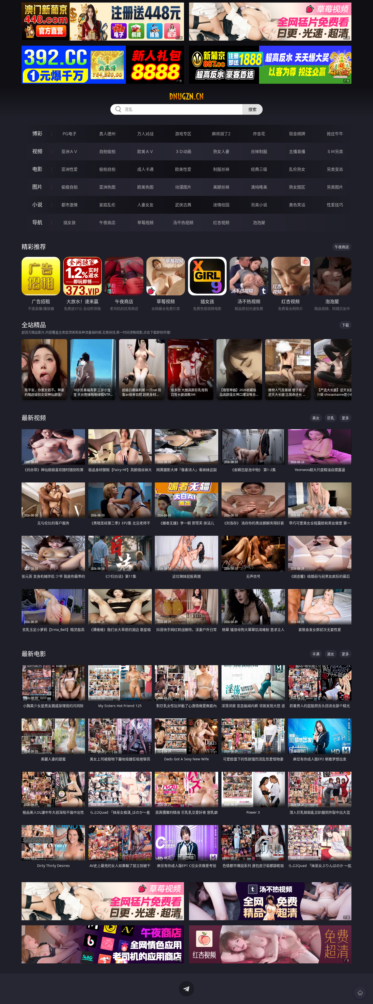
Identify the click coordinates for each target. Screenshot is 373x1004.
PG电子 (69, 134)
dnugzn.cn (186, 96)
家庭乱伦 (107, 205)
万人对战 (145, 134)
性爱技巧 (335, 205)
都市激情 (69, 205)
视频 (37, 151)
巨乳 (330, 417)
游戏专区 (183, 134)
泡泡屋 (259, 222)
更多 (345, 417)
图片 (37, 186)
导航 (37, 222)
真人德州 (107, 134)
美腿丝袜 (221, 187)
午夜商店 (107, 222)
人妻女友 (145, 205)
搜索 (252, 109)
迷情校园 (221, 205)
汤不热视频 (183, 222)
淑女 (330, 653)
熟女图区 (297, 187)
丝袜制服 (259, 151)
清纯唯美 (259, 187)
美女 (315, 417)
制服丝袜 (221, 169)
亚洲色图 (107, 187)
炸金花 (259, 134)
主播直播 (297, 151)
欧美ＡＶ (145, 151)
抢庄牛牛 (335, 134)
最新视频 (34, 417)
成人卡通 (145, 169)
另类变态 (335, 169)
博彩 (37, 133)
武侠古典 (183, 205)
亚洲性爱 (69, 169)
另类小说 (259, 205)
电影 (37, 169)
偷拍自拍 (107, 169)
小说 (37, 204)
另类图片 (335, 187)
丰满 (315, 653)
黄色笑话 (297, 205)
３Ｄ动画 (183, 151)
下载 (345, 325)
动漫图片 (183, 187)
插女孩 (69, 222)
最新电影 (34, 653)
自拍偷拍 (107, 151)
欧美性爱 (183, 169)
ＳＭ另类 (335, 151)
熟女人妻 (221, 151)
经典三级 (259, 169)
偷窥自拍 (69, 187)
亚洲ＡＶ (69, 151)
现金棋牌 (297, 134)
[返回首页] (360, 993)
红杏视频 (221, 222)
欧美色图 (145, 187)
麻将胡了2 (221, 134)
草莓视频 (145, 222)
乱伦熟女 (297, 169)
